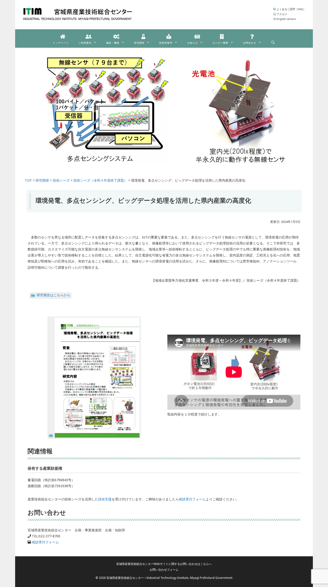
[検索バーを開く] (273, 41)
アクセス (281, 14)
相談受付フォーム (192, 499)
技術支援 (105, 499)
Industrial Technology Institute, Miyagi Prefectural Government (189, 578)
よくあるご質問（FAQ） (291, 9)
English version (286, 19)
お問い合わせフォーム (164, 570)
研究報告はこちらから (53, 295)
